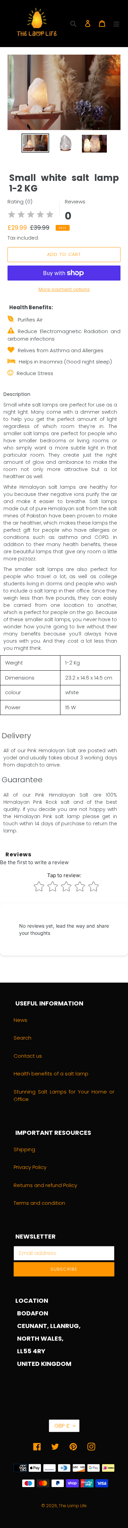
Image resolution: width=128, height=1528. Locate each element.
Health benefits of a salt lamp (51, 1073)
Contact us (28, 1055)
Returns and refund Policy (45, 1185)
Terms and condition (39, 1202)
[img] (31, 215)
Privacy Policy (30, 1167)
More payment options (64, 289)
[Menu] (116, 23)
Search (22, 1037)
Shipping (24, 1149)
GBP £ (62, 1426)
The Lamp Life (73, 1506)
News (20, 1020)
